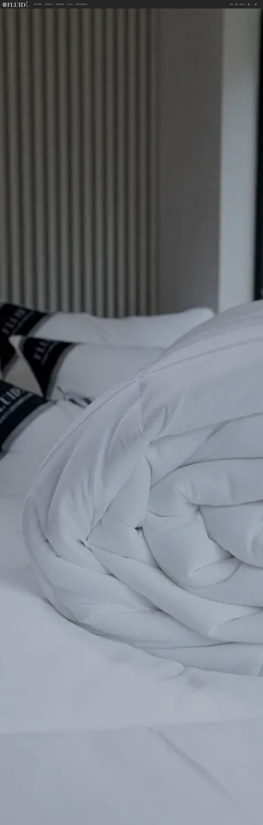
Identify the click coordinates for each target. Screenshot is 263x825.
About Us (242, 4)
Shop (236, 4)
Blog (231, 4)
